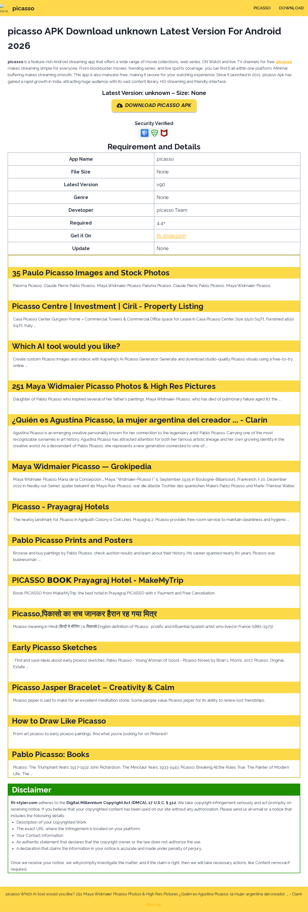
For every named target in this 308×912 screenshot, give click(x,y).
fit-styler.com (171, 236)
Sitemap (154, 904)
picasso (262, 8)
